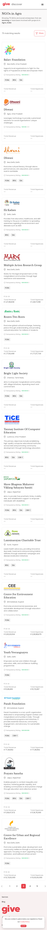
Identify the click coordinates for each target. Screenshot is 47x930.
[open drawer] (42, 4)
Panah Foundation (14, 703)
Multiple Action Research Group (23, 265)
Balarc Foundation (14, 59)
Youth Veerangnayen (16, 652)
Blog (3, 902)
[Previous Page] (3, 886)
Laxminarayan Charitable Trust (22, 540)
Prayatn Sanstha (13, 773)
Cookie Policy (25, 922)
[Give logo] (23, 909)
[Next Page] (44, 886)
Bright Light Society (16, 373)
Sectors (5, 897)
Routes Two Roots (14, 317)
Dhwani (8, 109)
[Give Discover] (12, 4)
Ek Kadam (10, 210)
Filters (41, 33)
